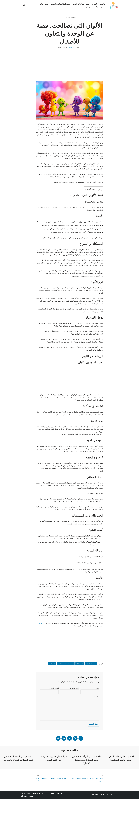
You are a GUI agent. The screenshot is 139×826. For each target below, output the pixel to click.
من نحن (59, 793)
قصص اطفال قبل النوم (81, 4)
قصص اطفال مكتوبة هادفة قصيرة (66, 663)
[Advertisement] (69, 67)
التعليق (96, 696)
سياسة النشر (25, 793)
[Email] (69, 738)
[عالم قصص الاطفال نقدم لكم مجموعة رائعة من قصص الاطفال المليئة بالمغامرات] (113, 5)
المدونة (94, 4)
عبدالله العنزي (73, 47)
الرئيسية (103, 4)
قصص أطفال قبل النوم (90, 663)
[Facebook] (80, 738)
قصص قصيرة (101, 7)
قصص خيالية (44, 4)
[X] (75, 738)
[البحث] (24, 5)
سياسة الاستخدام (27, 796)
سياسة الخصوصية (39, 793)
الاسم (97, 688)
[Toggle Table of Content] (99, 189)
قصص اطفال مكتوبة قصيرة (61, 4)
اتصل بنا (51, 793)
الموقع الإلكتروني (53, 688)
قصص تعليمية (88, 7)
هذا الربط (41, 623)
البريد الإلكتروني (73, 688)
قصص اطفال (79, 663)
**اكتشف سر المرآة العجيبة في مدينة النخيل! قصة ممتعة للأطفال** (86, 760)
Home (74, 17)
